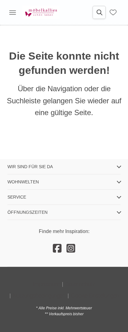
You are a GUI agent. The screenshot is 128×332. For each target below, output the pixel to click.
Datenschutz (80, 284)
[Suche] (99, 12)
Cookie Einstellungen (95, 295)
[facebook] (57, 248)
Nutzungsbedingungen (39, 295)
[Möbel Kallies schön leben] (41, 12)
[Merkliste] (113, 12)
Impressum (46, 284)
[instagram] (70, 248)
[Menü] (12, 12)
